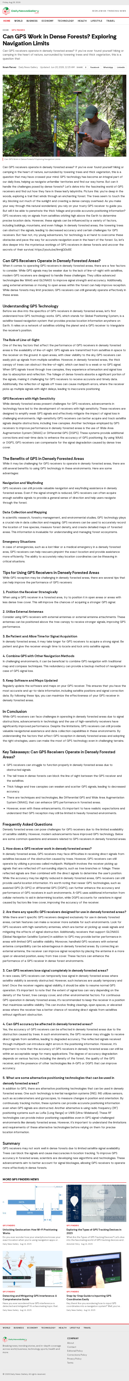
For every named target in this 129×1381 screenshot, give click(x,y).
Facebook (94, 67)
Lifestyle (96, 20)
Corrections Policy (77, 1354)
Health (82, 20)
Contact (71, 1347)
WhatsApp (108, 67)
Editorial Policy (75, 1350)
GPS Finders (18, 30)
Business (32, 20)
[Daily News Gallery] (21, 11)
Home (6, 20)
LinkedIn (121, 67)
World (18, 20)
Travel (110, 20)
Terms (70, 1362)
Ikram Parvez (9, 67)
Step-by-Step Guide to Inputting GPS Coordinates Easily (89, 1297)
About (70, 1343)
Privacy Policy (74, 1358)
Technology (66, 20)
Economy (48, 20)
